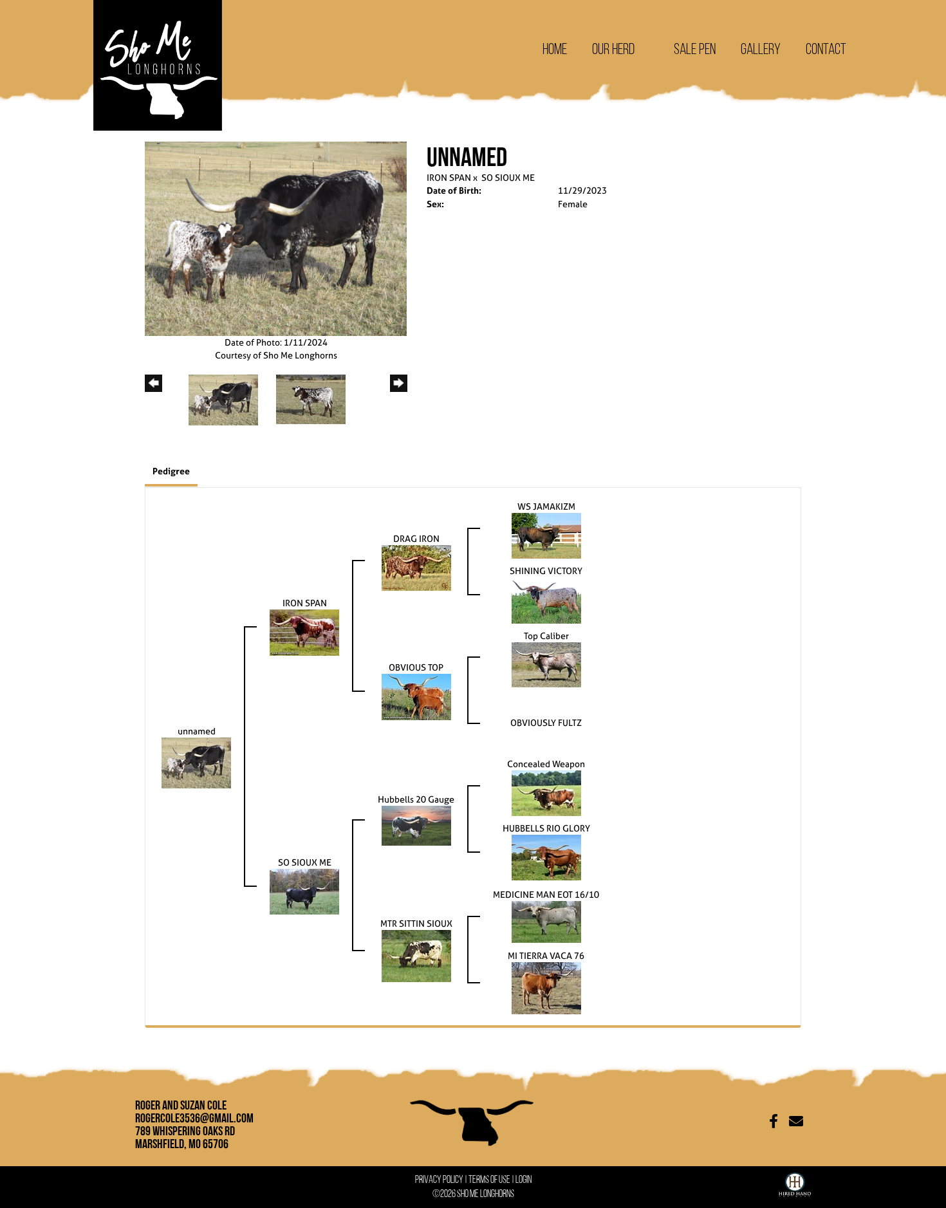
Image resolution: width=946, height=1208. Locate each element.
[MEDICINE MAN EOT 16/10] (546, 921)
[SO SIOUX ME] (304, 890)
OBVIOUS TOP (416, 667)
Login (523, 1179)
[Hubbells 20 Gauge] (416, 824)
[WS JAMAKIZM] (546, 534)
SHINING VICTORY (546, 570)
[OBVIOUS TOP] (416, 695)
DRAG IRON (416, 538)
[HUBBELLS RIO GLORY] (546, 856)
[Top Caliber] (546, 663)
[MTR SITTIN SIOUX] (416, 955)
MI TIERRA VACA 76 (546, 955)
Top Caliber (546, 635)
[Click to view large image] (276, 237)
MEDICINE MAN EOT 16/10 (546, 894)
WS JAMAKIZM (546, 506)
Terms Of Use (489, 1179)
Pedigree (171, 471)
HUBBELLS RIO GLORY (546, 828)
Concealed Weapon (546, 763)
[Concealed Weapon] (546, 792)
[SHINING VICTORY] (546, 599)
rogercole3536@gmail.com (194, 1118)
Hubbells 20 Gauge (416, 799)
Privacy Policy (439, 1179)
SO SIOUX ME (508, 177)
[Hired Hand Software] (795, 1182)
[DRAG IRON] (416, 567)
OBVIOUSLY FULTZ (546, 722)
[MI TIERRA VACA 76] (546, 987)
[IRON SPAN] (304, 631)
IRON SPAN (449, 177)
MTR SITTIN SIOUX (416, 923)
